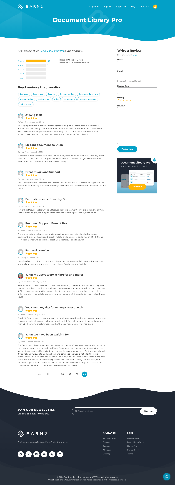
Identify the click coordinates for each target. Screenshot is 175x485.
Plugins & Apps (109, 438)
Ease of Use (38, 94)
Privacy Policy (133, 450)
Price (56, 99)
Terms (130, 454)
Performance (43, 99)
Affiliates (107, 450)
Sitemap (106, 454)
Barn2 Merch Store (135, 442)
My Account (155, 7)
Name (120, 59)
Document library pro (88, 94)
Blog (133, 6)
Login (135, 55)
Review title (123, 86)
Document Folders (88, 99)
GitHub (60, 454)
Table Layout (25, 104)
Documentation (67, 94)
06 (62, 374)
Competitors (69, 99)
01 (48, 374)
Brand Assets (133, 438)
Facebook (21, 454)
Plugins (92, 6)
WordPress (52, 454)
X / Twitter (28, 454)
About (144, 6)
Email (120, 71)
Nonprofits (132, 446)
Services (106, 442)
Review (121, 106)
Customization (26, 99)
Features (24, 94)
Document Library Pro (52, 51)
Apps (105, 6)
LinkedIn (36, 454)
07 (69, 374)
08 (77, 374)
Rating (120, 98)
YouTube (44, 454)
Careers (106, 446)
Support (120, 6)
